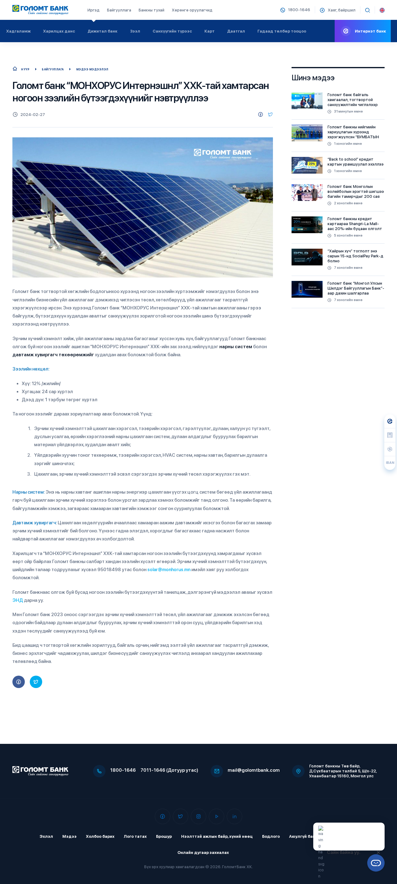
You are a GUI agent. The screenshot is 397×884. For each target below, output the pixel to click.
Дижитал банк (102, 31)
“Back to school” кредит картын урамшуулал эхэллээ (356, 162)
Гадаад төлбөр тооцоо (281, 31)
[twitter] (270, 114)
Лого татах (135, 836)
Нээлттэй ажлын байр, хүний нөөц (217, 836)
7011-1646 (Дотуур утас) (169, 770)
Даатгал (236, 31)
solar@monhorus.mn (168, 569)
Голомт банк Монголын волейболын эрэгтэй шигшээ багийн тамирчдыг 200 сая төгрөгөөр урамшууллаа (356, 194)
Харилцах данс (59, 31)
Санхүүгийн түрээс (172, 31)
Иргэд (93, 10)
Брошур (164, 836)
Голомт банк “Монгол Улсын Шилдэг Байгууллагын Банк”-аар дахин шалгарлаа (356, 288)
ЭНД (17, 600)
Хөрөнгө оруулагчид (192, 10)
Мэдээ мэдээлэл (92, 69)
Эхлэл (46, 836)
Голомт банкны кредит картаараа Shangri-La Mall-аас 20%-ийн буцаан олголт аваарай (355, 226)
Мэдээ (69, 836)
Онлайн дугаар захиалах (203, 852)
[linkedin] (234, 816)
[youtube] (216, 816)
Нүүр (25, 69)
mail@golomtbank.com (254, 770)
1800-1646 (123, 770)
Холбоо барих (100, 836)
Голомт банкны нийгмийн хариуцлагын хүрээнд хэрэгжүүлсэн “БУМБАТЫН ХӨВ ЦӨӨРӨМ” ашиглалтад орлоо (355, 137)
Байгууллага (119, 10)
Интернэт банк (370, 31)
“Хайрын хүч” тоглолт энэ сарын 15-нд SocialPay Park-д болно (355, 256)
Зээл (135, 31)
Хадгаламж (18, 31)
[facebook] (260, 114)
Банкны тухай (151, 10)
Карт (209, 31)
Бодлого (271, 836)
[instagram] (198, 816)
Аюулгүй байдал (306, 836)
